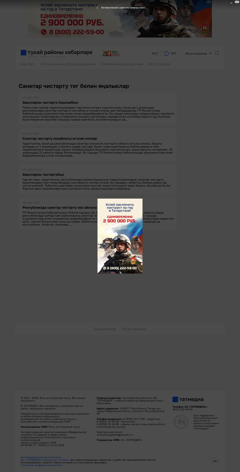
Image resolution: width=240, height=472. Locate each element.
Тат (173, 53)
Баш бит (27, 64)
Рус (155, 53)
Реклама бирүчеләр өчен (122, 64)
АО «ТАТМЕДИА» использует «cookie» (45, 459)
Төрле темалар (134, 329)
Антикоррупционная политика (41, 457)
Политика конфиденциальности (41, 465)
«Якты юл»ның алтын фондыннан (67, 64)
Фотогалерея (159, 64)
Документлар (105, 329)
